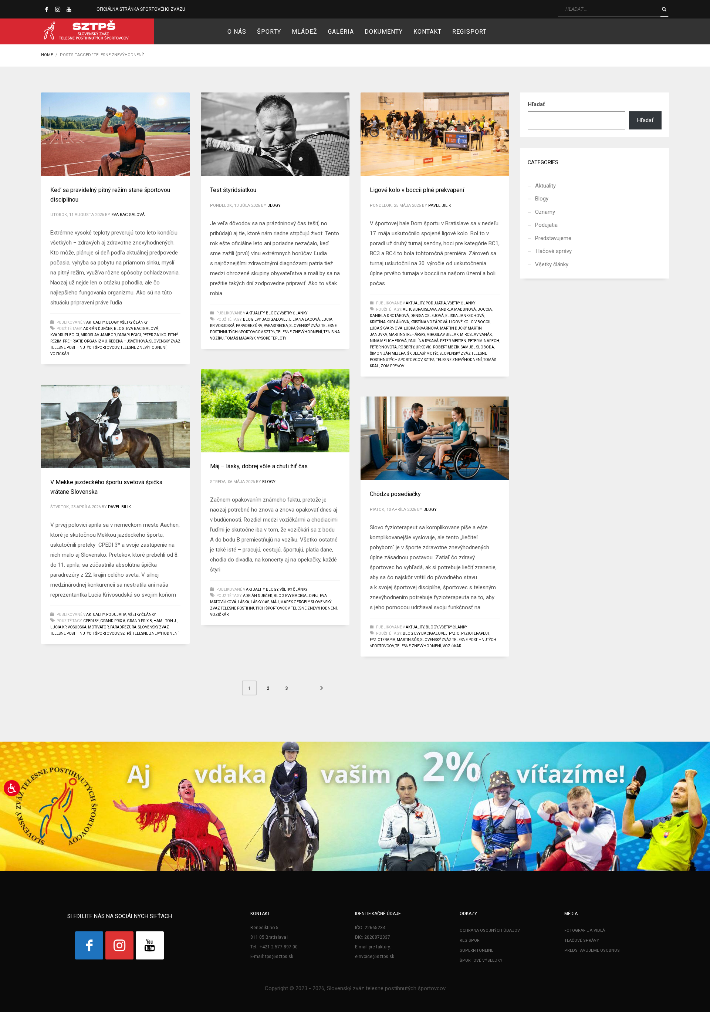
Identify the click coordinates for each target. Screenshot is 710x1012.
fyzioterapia (382, 640)
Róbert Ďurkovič (415, 347)
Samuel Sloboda (477, 347)
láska (243, 602)
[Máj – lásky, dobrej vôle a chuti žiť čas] (275, 410)
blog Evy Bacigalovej (265, 319)
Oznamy (545, 212)
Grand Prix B (139, 621)
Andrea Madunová (457, 309)
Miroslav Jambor (98, 335)
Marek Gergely (295, 602)
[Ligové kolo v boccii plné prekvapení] (435, 134)
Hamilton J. (165, 621)
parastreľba (276, 326)
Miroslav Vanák (476, 335)
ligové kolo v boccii (469, 322)
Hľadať (536, 104)
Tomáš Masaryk (240, 338)
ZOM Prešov (392, 366)
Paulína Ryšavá (423, 341)
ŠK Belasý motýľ (422, 353)
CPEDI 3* (91, 621)
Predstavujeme (553, 238)
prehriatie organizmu (85, 341)
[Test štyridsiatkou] (275, 134)
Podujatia (436, 303)
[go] (664, 9)
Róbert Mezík (446, 347)
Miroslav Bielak (442, 335)
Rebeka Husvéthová (128, 341)
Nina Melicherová (388, 341)
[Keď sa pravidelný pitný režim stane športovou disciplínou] (115, 134)
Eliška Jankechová (464, 316)
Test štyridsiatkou (233, 189)
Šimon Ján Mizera (388, 353)
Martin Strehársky (407, 335)
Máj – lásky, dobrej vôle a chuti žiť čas (259, 466)
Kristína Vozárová (428, 322)
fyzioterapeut (475, 633)
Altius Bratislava (420, 309)
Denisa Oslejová (427, 316)
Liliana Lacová (304, 319)
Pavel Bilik (439, 205)
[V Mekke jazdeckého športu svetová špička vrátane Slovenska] (115, 426)
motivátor (98, 627)
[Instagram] (57, 9)
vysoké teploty (271, 338)
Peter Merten (453, 341)
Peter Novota (383, 347)
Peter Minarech (483, 341)
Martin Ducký (453, 328)
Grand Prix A (112, 621)
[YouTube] (68, 9)
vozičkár (59, 354)
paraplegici (129, 335)
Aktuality (95, 322)
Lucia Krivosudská (68, 627)
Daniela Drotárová (389, 316)
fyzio (454, 633)
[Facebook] (46, 9)
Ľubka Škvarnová (421, 328)
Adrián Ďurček (97, 329)
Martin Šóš (408, 640)
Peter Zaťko (154, 335)
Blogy (112, 322)
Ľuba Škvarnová (386, 328)
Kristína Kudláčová (389, 322)
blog (119, 329)
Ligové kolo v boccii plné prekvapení (417, 189)
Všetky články (134, 322)
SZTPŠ (269, 332)
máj (275, 602)
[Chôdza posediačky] (435, 438)
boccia (484, 309)
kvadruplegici (64, 335)
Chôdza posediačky (395, 493)
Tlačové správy (553, 251)
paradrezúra (249, 326)
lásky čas (260, 602)
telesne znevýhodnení (143, 347)
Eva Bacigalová (128, 214)
